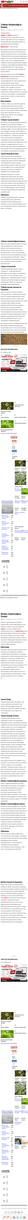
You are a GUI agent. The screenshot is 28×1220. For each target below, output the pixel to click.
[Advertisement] (14, 224)
